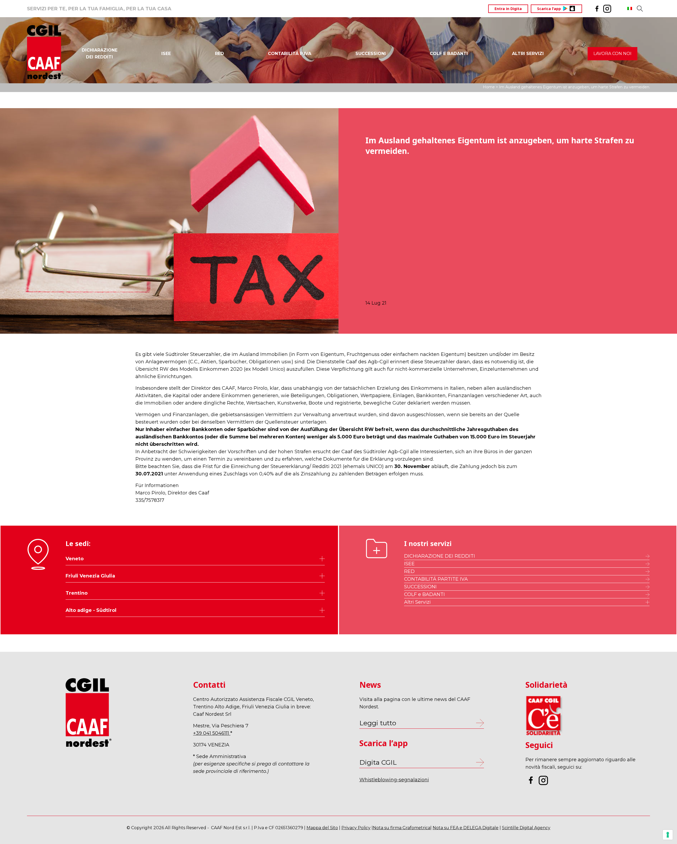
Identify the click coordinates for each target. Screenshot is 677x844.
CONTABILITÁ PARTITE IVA (436, 579)
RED (219, 53)
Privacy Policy (355, 827)
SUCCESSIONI (370, 53)
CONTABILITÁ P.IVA (289, 53)
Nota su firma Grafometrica (401, 827)
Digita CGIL (378, 762)
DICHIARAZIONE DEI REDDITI (439, 556)
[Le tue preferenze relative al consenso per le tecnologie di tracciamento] (668, 835)
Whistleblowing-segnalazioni (394, 780)
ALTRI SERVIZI (528, 53)
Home (489, 87)
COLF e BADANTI (424, 594)
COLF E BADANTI (449, 53)
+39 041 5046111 (211, 733)
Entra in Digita (508, 8)
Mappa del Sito (322, 827)
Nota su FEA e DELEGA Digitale (465, 827)
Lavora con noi (612, 53)
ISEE (166, 53)
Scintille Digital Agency (526, 827)
